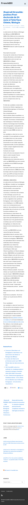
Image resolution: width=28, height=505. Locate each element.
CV (21, 427)
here (18, 429)
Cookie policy (9, 491)
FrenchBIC (7, 3)
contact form (20, 426)
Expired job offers (14, 25)
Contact (3, 491)
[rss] (2, 495)
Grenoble (8, 27)
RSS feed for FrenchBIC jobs (11, 470)
